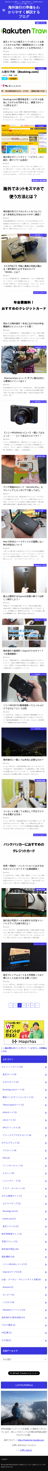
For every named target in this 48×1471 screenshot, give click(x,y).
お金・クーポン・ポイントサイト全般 (21, 1279)
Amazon (8, 1287)
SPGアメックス (11, 1127)
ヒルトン (8, 1173)
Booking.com (10, 1211)
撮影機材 (8, 1256)
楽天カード (9, 1074)
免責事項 (4, 1459)
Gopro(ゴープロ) (12, 1271)
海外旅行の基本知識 (13, 1317)
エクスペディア (12, 1203)
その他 (6, 1340)
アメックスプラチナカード (17, 1135)
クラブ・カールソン (14, 1188)
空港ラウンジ (9, 1241)
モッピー (8, 1294)
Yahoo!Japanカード (13, 1104)
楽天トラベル (10, 1226)
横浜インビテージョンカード (18, 1097)
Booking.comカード (13, 1089)
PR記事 (6, 1332)
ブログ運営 (8, 1325)
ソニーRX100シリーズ (15, 1264)
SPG (6, 1158)
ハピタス (8, 1302)
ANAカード (10, 1112)
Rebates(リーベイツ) (14, 1309)
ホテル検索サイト (12, 1195)
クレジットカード (12, 1066)
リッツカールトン (13, 1165)
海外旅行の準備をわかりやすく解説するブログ (24, 12)
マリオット (9, 1150)
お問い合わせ (26, 1450)
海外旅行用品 (10, 1249)
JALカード (9, 1120)
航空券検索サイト (12, 1233)
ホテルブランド (10, 1142)
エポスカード (10, 1082)
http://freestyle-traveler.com (31, 1440)
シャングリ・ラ (12, 1180)
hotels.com (9, 1218)
